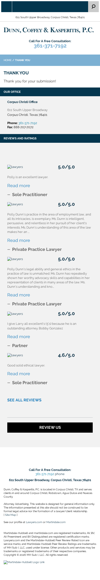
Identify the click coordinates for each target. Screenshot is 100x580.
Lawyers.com (34, 522)
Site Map (10, 514)
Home (8, 60)
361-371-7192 (50, 45)
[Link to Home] (50, 30)
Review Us (50, 427)
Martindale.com (56, 522)
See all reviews (24, 400)
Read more (18, 185)
